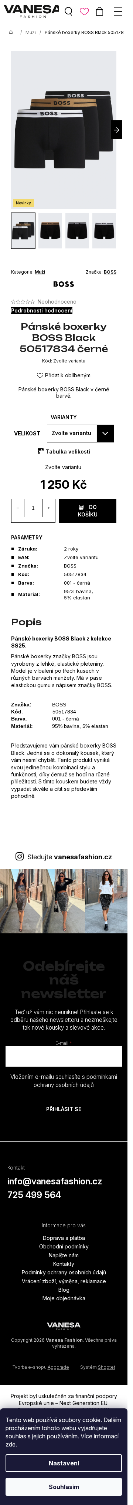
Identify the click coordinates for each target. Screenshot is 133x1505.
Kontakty (63, 1264)
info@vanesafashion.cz (54, 1181)
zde (11, 1444)
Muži (40, 272)
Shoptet (106, 1367)
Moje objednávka (63, 1298)
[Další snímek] (116, 129)
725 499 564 (34, 1195)
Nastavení (64, 1463)
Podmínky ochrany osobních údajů (64, 1272)
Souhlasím (64, 1487)
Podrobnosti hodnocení (41, 310)
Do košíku (88, 510)
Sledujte (69, 857)
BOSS (110, 272)
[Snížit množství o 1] (17, 508)
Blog (63, 1290)
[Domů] (11, 32)
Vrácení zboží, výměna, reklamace (64, 1281)
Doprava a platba (64, 1238)
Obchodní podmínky (64, 1246)
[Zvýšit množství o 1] (48, 508)
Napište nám (64, 1255)
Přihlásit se (63, 1109)
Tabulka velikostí (68, 451)
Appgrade (58, 1367)
